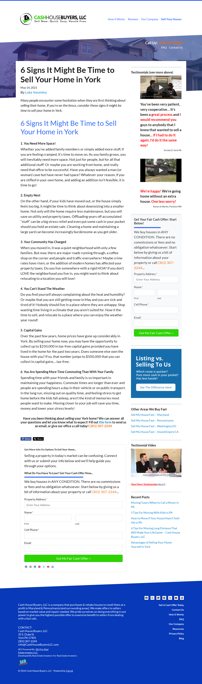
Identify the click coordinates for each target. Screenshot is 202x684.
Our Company (149, 19)
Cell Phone (31, 529)
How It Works (116, 19)
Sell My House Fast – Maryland (150, 414)
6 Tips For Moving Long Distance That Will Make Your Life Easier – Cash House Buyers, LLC (155, 532)
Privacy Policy (176, 633)
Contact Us (176, 47)
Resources (178, 628)
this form (105, 422)
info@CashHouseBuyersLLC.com (38, 644)
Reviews (133, 19)
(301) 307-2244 (170, 43)
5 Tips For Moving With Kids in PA (151, 512)
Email (27, 543)
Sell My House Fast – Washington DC (154, 426)
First (26, 523)
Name (28, 512)
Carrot (69, 670)
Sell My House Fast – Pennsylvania (152, 420)
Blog (181, 638)
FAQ (164, 47)
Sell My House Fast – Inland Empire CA (154, 432)
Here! (161, 484)
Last (77, 523)
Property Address (35, 499)
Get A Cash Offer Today (171, 605)
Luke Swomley (36, 92)
